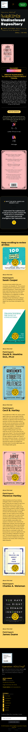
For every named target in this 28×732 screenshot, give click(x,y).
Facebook (8, 703)
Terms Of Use (11, 728)
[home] (4, 4)
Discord (7, 705)
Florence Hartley (14, 70)
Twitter (7, 707)
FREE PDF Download (14, 111)
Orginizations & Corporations (11, 687)
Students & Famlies (9, 682)
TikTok (7, 710)
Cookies (16, 730)
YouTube (7, 696)
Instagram (8, 698)
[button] (13, 5)
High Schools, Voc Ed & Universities (10, 685)
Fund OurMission (22, 5)
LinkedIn (7, 700)
